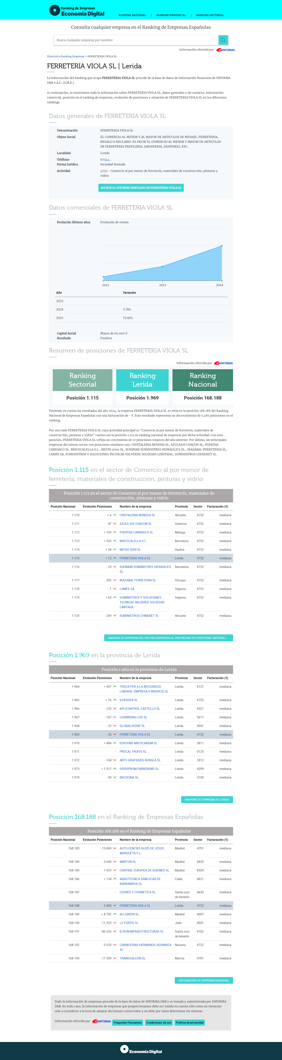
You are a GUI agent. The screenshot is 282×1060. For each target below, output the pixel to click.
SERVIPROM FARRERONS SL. (140, 769)
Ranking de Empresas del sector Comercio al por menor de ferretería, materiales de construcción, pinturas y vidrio (170, 638)
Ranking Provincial (171, 15)
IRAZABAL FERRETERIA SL (138, 580)
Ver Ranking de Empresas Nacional (204, 980)
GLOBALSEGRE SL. (133, 726)
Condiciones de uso (158, 1022)
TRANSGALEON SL (133, 958)
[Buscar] (223, 40)
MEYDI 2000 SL (130, 549)
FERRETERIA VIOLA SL (135, 558)
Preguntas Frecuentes (128, 1022)
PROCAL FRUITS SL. (133, 751)
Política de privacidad (190, 1022)
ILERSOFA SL (129, 700)
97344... (106, 159)
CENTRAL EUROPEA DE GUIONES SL (144, 870)
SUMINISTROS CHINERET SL (139, 616)
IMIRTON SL (128, 862)
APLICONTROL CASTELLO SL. (140, 708)
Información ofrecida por (196, 49)
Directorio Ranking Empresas (66, 56)
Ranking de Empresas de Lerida (207, 799)
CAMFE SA (127, 589)
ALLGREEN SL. (130, 914)
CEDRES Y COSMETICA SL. (138, 892)
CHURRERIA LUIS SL (133, 717)
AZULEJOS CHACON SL (136, 524)
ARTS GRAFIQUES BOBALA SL (140, 760)
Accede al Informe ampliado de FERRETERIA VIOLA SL (141, 188)
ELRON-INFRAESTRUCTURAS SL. (142, 931)
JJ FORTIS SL (129, 923)
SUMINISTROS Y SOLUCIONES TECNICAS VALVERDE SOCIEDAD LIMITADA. (142, 602)
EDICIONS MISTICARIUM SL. (139, 743)
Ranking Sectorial (210, 15)
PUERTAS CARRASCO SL (136, 532)
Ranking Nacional (132, 15)
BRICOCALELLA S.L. (133, 541)
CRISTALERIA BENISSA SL (137, 515)
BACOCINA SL (129, 777)
